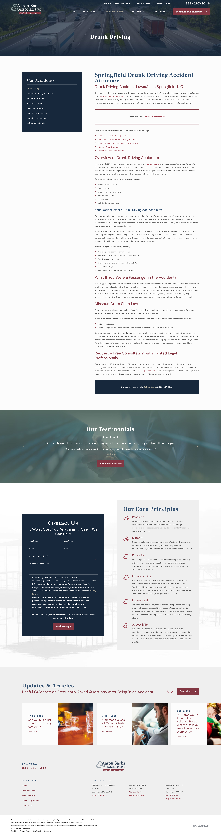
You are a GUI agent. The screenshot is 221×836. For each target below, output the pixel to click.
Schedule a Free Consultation (111, 150)
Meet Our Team (29, 790)
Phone (31, 549)
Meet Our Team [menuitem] (90, 12)
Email (66, 549)
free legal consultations (148, 371)
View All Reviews (108, 463)
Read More (185, 691)
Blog (159, 3)
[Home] (26, 9)
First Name (33, 541)
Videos (169, 3)
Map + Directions (99, 795)
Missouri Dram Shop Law (108, 147)
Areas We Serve (122, 3)
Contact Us (27, 805)
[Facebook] (185, 767)
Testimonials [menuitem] (158, 12)
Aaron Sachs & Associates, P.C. (113, 96)
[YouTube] (191, 767)
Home (24, 785)
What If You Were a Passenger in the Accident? (118, 143)
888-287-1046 (197, 3)
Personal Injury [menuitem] (114, 12)
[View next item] (197, 445)
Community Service (143, 3)
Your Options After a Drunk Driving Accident (117, 139)
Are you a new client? (38, 556)
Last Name (68, 541)
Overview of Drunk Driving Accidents (114, 136)
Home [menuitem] (72, 12)
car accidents (153, 164)
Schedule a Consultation (189, 11)
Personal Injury (28, 795)
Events (107, 3)
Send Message (63, 626)
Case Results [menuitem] (137, 12)
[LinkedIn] (197, 767)
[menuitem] (52, 88)
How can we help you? (39, 564)
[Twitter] (179, 767)
